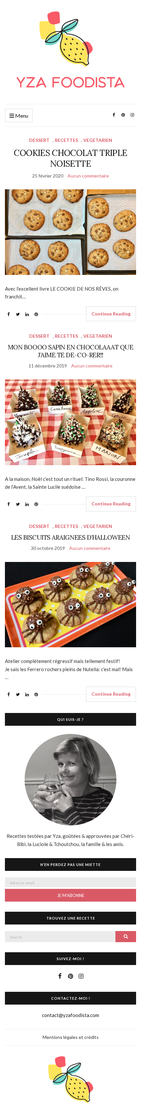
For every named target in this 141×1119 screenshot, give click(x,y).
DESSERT (39, 140)
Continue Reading (111, 313)
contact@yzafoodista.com (70, 1015)
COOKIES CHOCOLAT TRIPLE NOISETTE (70, 158)
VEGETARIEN (97, 140)
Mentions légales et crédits (71, 1037)
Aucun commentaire (88, 175)
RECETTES (66, 140)
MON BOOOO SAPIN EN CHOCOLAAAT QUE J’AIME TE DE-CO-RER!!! (70, 351)
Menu (21, 115)
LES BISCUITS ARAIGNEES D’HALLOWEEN (70, 537)
